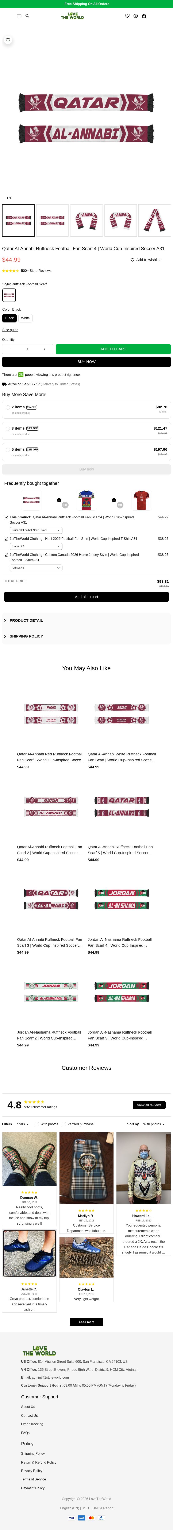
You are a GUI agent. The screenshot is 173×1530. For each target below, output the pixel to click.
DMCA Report (102, 1508)
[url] (50, 1377)
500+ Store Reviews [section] (36, 270)
